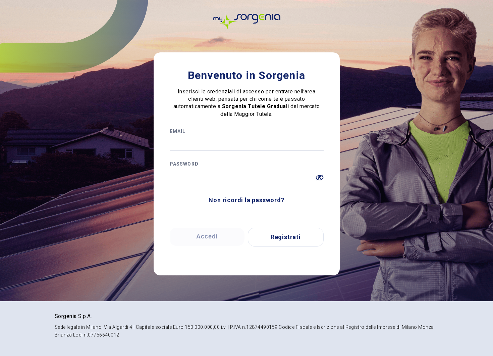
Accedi (207, 236)
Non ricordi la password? (246, 200)
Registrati (286, 236)
